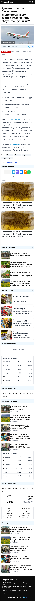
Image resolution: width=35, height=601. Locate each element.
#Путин (4, 158)
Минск (4, 393)
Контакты (25, 590)
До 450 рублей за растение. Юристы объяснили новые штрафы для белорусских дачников (20, 284)
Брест (10, 393)
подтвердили (15, 144)
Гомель (4, 396)
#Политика (9, 155)
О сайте (3, 594)
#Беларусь (17, 155)
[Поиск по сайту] (32, 2)
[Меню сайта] (29, 2)
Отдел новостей (12, 162)
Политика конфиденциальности (11, 590)
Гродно (15, 393)
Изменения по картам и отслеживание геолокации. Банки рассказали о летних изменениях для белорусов (20, 437)
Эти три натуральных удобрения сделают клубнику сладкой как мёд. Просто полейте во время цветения (21, 266)
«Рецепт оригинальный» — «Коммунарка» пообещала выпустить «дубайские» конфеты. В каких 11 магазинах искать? (22, 299)
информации (15, 119)
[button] (29, 47)
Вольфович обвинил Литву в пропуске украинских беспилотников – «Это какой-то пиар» (21, 446)
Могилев (30, 393)
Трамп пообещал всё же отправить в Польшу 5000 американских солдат (19, 427)
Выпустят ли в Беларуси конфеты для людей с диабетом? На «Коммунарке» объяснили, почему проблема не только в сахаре (22, 323)
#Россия (10, 158)
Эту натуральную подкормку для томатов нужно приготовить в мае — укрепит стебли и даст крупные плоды (21, 275)
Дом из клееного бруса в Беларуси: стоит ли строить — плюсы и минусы (21, 255)
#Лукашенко (26, 155)
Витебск (22, 393)
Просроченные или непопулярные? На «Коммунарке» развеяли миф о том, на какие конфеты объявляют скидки (22, 311)
